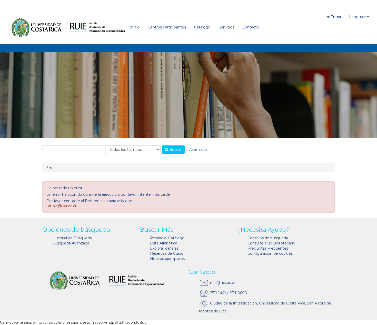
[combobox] (73, 149)
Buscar (175, 149)
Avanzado (198, 149)
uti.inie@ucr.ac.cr (61, 206)
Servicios (226, 27)
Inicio (135, 27)
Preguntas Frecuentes (267, 248)
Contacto (250, 27)
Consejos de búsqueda (267, 238)
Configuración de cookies (270, 253)
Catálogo (202, 27)
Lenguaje (357, 17)
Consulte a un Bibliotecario (271, 243)
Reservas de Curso (166, 253)
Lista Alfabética (163, 243)
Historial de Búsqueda (72, 238)
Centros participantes (167, 27)
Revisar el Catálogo (167, 238)
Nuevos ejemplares (167, 258)
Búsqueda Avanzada (71, 243)
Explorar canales (164, 248)
